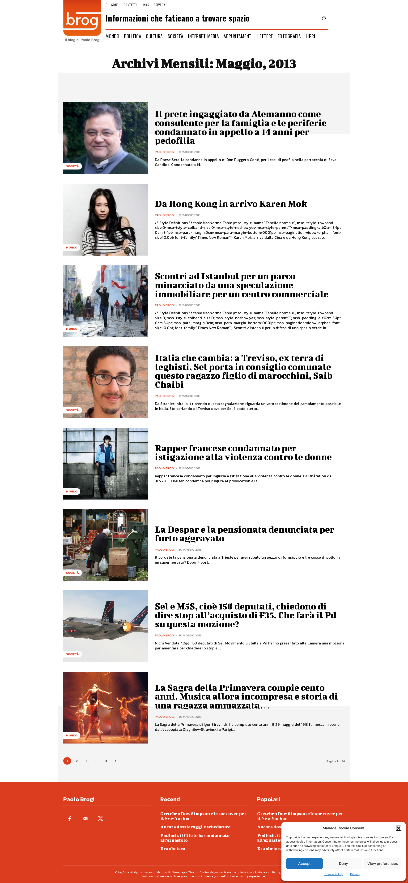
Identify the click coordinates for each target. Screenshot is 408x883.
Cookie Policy (333, 874)
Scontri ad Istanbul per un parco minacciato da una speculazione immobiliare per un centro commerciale (241, 285)
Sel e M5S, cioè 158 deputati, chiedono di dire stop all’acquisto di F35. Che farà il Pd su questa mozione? (245, 615)
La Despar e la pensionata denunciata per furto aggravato (244, 534)
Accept (304, 863)
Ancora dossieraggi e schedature (195, 826)
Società (72, 166)
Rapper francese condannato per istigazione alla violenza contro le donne (243, 452)
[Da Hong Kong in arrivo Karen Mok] (105, 220)
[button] (398, 828)
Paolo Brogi (164, 152)
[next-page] (115, 761)
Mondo (71, 247)
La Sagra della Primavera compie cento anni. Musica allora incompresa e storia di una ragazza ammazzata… (246, 696)
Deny (343, 863)
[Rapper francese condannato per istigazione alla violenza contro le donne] (105, 464)
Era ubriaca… (175, 848)
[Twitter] (100, 819)
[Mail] (85, 819)
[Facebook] (69, 819)
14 (106, 761)
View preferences (382, 863)
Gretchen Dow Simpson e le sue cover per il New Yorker (203, 816)
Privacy (355, 874)
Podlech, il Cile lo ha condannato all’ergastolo (195, 838)
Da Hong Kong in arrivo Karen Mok (231, 203)
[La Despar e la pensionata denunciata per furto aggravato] (105, 545)
